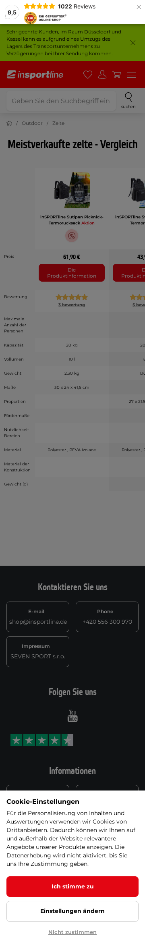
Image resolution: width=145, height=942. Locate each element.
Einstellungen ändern (72, 911)
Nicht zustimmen (72, 932)
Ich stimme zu (73, 886)
